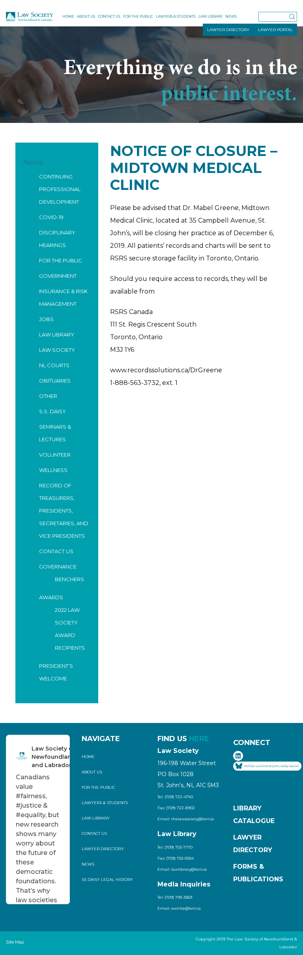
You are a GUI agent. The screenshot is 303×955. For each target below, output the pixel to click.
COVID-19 (51, 217)
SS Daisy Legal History (107, 879)
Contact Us (109, 16)
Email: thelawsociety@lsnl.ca (185, 818)
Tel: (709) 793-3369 (174, 897)
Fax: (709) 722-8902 (176, 807)
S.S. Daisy (52, 411)
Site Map (15, 942)
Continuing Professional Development (59, 189)
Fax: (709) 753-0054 (175, 858)
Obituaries (55, 380)
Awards (51, 597)
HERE (199, 738)
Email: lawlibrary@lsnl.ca (182, 869)
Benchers (69, 579)
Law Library (210, 16)
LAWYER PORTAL (275, 29)
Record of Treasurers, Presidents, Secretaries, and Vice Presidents (63, 510)
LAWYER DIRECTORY (228, 29)
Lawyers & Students (176, 16)
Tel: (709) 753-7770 (175, 847)
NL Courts (54, 365)
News (231, 16)
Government (58, 276)
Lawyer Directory (103, 848)
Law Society (57, 350)
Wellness (53, 470)
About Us (86, 16)
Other (48, 396)
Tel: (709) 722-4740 (175, 796)
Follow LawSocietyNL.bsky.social (271, 765)
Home (68, 16)
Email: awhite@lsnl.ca (179, 908)
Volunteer (55, 454)
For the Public (138, 16)
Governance (58, 566)
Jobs (46, 319)
